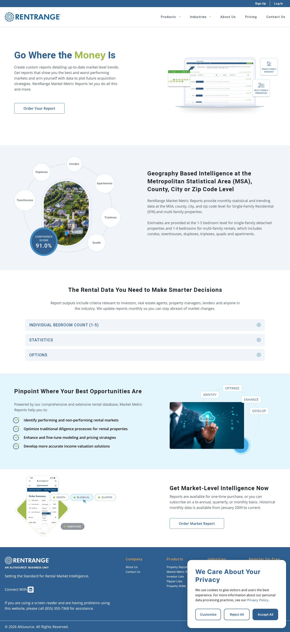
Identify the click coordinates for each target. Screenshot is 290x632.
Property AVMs (176, 586)
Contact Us (275, 17)
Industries (198, 17)
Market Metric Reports (181, 571)
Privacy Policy (257, 600)
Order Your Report (39, 108)
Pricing (251, 17)
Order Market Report (197, 523)
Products (168, 17)
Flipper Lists (174, 581)
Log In (278, 3)
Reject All (237, 614)
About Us (228, 17)
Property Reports (178, 567)
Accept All (265, 614)
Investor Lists (175, 576)
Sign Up (260, 3)
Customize (208, 614)
